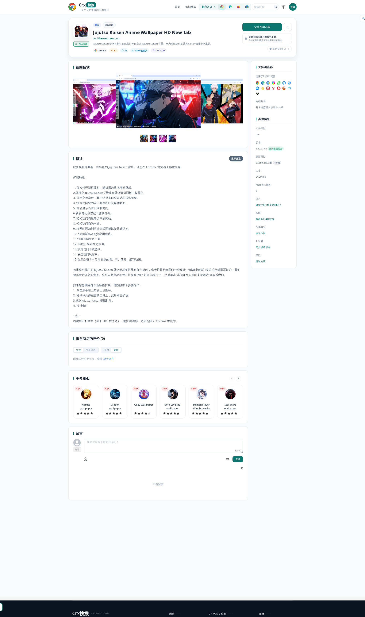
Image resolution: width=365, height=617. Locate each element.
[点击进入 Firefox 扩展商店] (238, 7)
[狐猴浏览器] (257, 93)
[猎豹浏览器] (284, 88)
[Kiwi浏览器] (289, 88)
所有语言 (108, 359)
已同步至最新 (275, 148)
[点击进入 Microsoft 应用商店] (247, 7)
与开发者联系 (263, 247)
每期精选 (190, 7)
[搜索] (276, 7)
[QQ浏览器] (284, 83)
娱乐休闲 (109, 25)
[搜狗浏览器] (289, 83)
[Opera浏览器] (278, 88)
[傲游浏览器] (257, 88)
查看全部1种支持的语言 (269, 205)
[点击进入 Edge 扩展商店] (230, 7)
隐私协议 (261, 261)
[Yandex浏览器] (273, 88)
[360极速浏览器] (273, 83)
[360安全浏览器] (278, 83)
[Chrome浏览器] (257, 83)
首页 (177, 7)
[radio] (78, 350)
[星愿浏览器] (262, 88)
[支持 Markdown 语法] (227, 459)
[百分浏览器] (268, 83)
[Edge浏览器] (262, 83)
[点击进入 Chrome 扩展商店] (222, 7)
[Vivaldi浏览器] (268, 88)
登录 (292, 7)
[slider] (86, 413)
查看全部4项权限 (265, 219)
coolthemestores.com (106, 38)
